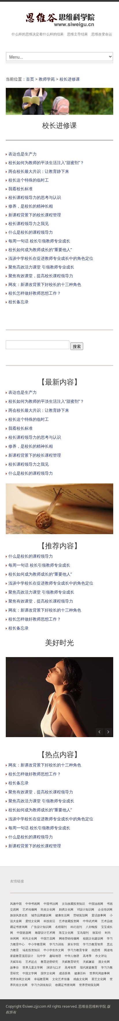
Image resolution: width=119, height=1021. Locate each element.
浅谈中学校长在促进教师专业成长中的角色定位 (50, 258)
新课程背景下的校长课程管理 (34, 214)
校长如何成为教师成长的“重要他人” (40, 249)
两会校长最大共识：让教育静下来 (38, 171)
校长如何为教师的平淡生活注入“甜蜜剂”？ (46, 162)
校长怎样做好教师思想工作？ (34, 293)
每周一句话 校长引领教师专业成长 (39, 241)
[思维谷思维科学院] (59, 20)
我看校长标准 (20, 188)
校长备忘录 (18, 301)
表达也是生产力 (22, 154)
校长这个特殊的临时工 (28, 180)
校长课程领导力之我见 (28, 223)
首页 (30, 79)
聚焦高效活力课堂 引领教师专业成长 (41, 267)
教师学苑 (47, 79)
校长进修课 (70, 79)
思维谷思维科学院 (92, 1006)
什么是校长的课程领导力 (30, 232)
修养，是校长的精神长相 (30, 206)
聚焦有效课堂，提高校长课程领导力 (40, 275)
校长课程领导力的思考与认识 (34, 197)
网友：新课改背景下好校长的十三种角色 (44, 284)
